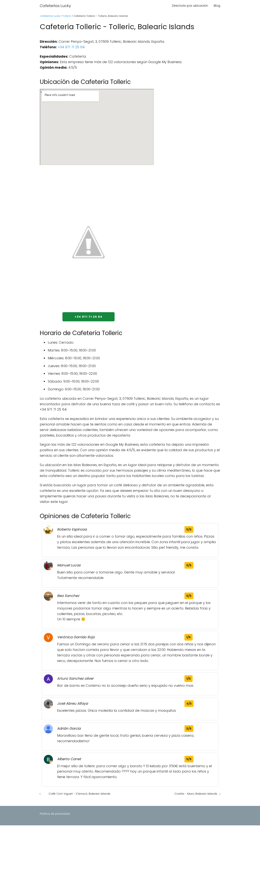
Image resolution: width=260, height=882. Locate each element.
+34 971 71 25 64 (71, 47)
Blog (217, 5)
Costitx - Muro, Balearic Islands (195, 794)
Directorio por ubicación (190, 5)
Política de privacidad (55, 814)
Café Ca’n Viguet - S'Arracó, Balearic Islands (79, 794)
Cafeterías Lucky (55, 5)
